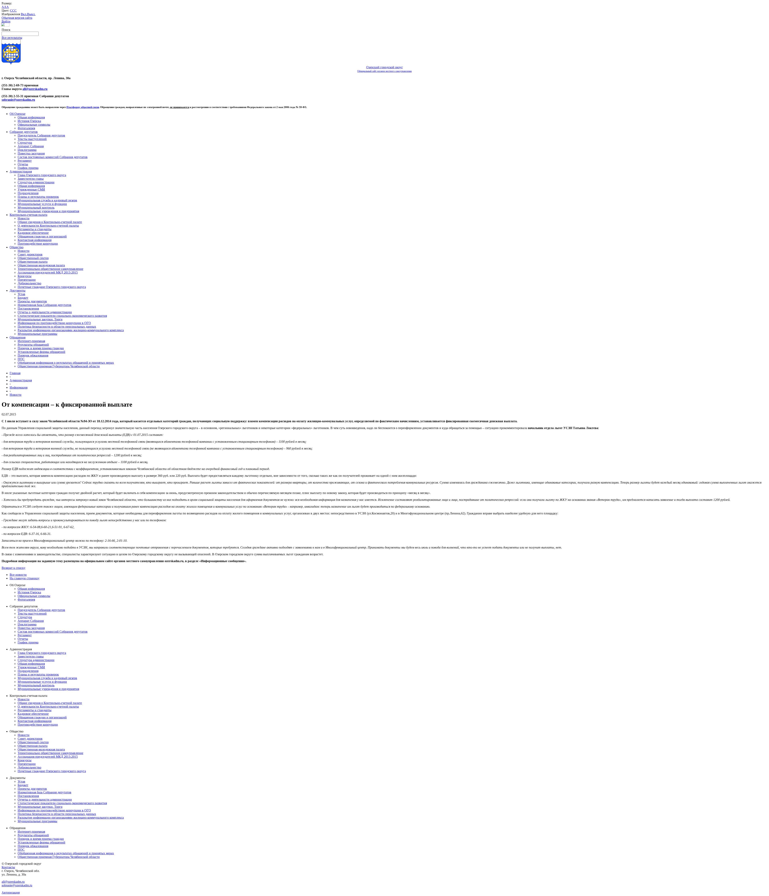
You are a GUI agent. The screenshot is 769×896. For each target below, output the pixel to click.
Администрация (21, 171)
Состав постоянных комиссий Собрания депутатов (53, 157)
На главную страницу (24, 578)
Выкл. (31, 14)
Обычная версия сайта (17, 17)
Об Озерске (17, 113)
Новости (23, 218)
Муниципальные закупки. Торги (40, 319)
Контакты (8, 867)
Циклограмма (27, 150)
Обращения (17, 337)
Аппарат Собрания (31, 146)
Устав (21, 294)
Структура (25, 142)
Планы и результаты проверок (38, 196)
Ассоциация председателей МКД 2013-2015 (48, 272)
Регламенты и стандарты (34, 229)
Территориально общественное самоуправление (50, 269)
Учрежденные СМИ (31, 189)
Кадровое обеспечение (33, 232)
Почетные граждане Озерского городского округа (52, 287)
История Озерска (29, 121)
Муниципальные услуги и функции (42, 204)
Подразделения (28, 193)
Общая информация (31, 117)
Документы (17, 290)
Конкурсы (24, 276)
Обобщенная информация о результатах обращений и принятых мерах (66, 362)
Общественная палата (32, 261)
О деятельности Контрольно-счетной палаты (48, 225)
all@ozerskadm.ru (34, 89)
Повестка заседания (31, 153)
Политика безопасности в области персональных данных (57, 326)
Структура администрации (36, 182)
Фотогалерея (26, 128)
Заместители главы (31, 178)
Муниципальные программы (37, 333)
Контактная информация (34, 240)
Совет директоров (30, 254)
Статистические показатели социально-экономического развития (62, 315)
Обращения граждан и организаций (42, 236)
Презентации (27, 279)
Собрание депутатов (24, 131)
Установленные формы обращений (41, 352)
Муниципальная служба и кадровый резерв (47, 200)
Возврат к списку (13, 568)
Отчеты (23, 164)
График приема (28, 168)
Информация (18, 387)
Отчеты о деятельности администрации (45, 312)
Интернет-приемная (31, 341)
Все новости (18, 574)
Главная (15, 373)
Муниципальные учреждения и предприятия (48, 211)
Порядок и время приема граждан (41, 348)
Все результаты (12, 37)
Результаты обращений (33, 344)
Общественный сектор (33, 258)
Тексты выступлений (32, 139)
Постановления (28, 308)
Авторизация (11, 892)
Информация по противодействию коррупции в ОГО (54, 323)
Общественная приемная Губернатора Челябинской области (59, 366)
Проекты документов (32, 301)
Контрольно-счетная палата (28, 214)
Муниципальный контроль (36, 207)
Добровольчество (29, 283)
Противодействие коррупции (38, 243)
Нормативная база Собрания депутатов (44, 305)
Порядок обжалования (33, 355)
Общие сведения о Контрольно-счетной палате (50, 222)
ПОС (21, 359)
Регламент (25, 160)
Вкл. (24, 14)
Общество (16, 247)
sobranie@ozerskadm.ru (18, 99)
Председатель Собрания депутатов (41, 135)
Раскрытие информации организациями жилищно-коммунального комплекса (71, 330)
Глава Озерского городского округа (42, 175)
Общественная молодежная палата (41, 265)
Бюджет (23, 297)
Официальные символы (34, 124)
